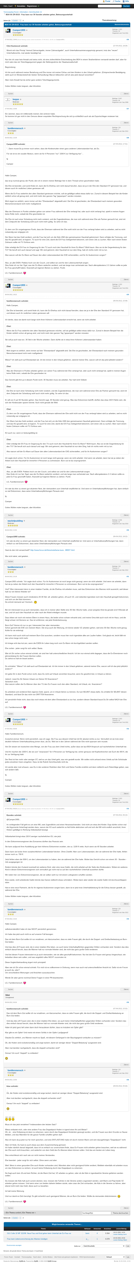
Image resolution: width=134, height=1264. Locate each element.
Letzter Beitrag (118, 1234)
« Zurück (15, 20)
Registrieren (32, 6)
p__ (87, 1239)
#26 (128, 39)
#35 (128, 1002)
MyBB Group (52, 1261)
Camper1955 (19, 30)
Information (24, 12)
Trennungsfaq (27, 1257)
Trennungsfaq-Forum (11, 12)
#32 (128, 728)
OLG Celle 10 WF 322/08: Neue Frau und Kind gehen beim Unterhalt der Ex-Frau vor (39, 1233)
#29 (128, 294)
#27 (128, 108)
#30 (128, 530)
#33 (128, 808)
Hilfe (127, 1)
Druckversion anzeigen (14, 1245)
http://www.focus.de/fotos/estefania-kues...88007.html (52, 550)
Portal (107, 1)
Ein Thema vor (28, 1213)
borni (87, 1233)
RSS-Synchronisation (87, 1257)
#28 (128, 137)
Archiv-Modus (48, 1257)
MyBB (36, 1261)
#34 (128, 919)
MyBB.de (22, 1261)
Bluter (125, 1240)
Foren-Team (8, 1257)
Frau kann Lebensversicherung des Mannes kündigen (27, 1239)
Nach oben (37, 1257)
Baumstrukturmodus (122, 24)
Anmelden (21, 6)
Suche (117, 1)
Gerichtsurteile (34, 12)
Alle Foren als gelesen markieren (66, 1257)
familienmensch (15, 128)
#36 (128, 1080)
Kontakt (17, 1257)
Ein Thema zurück (13, 1213)
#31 (128, 576)
